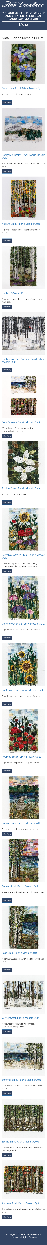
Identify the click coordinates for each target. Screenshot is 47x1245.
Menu (23, 24)
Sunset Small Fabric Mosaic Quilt (20, 886)
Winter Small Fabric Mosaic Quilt (20, 1017)
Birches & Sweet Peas (14, 293)
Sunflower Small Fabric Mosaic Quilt (22, 690)
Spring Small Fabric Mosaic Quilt (20, 1141)
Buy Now (7, 102)
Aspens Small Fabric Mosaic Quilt (21, 223)
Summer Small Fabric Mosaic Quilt (21, 1079)
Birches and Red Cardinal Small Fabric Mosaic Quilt (23, 360)
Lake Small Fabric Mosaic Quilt (19, 952)
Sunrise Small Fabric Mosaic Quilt (21, 823)
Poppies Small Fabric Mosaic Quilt (21, 756)
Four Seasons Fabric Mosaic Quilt (21, 422)
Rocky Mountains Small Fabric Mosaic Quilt (23, 156)
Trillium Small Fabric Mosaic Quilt (21, 488)
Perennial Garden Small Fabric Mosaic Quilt (23, 556)
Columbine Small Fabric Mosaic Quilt (23, 88)
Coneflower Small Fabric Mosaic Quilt (23, 623)
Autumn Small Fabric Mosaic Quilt (21, 1203)
